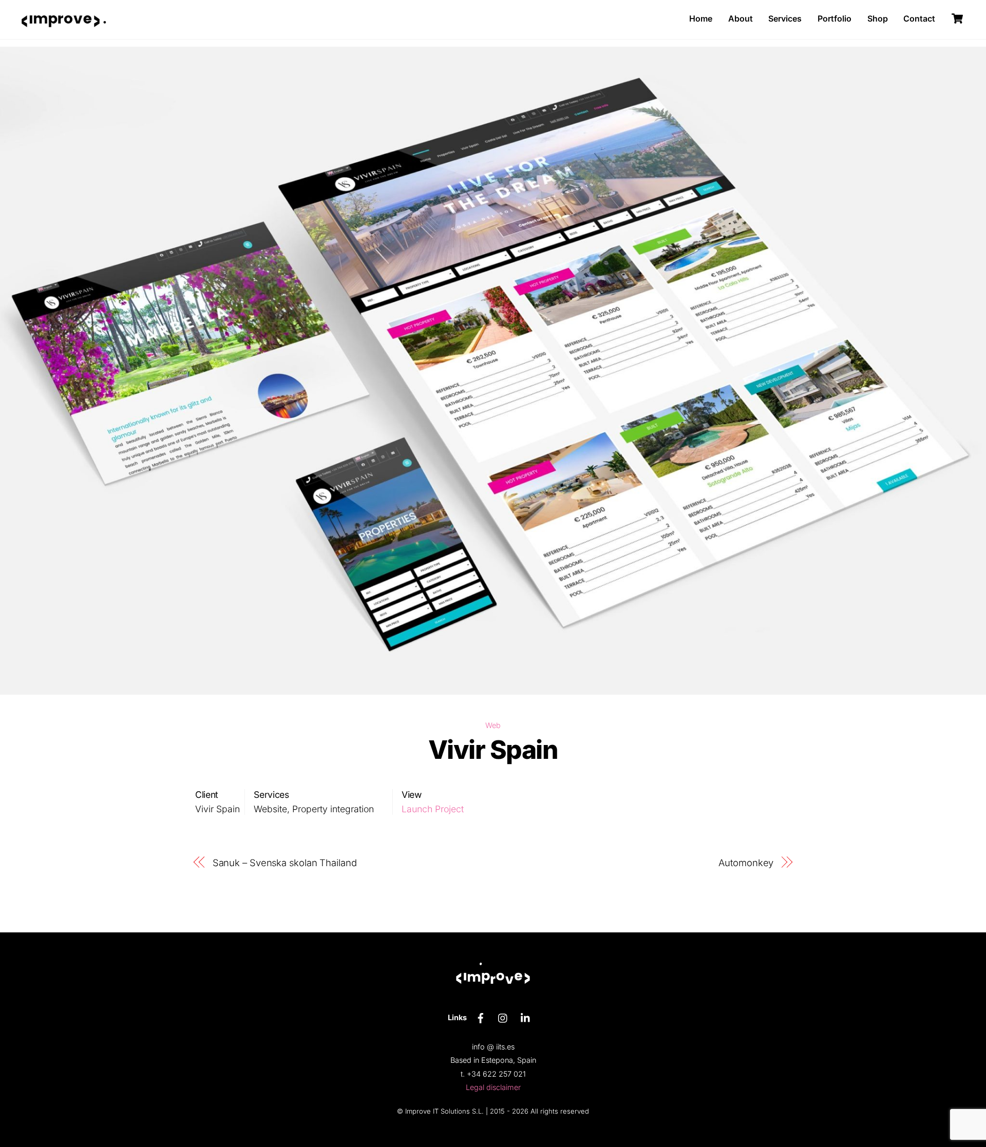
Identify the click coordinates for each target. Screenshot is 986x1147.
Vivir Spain (493, 749)
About (740, 18)
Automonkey (745, 862)
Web (493, 725)
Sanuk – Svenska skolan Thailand (285, 862)
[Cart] (957, 18)
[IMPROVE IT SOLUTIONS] (60, 35)
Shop (877, 18)
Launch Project (433, 809)
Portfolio (834, 18)
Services (785, 18)
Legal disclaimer (493, 1087)
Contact (919, 18)
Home (700, 18)
